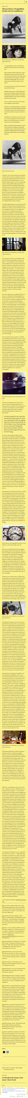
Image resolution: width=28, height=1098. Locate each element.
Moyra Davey (7, 1068)
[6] (7, 496)
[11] (25, 702)
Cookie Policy (4, 1092)
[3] (21, 347)
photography (19, 1068)
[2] (10, 333)
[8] (4, 522)
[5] (15, 479)
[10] (24, 646)
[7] (8, 517)
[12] (20, 753)
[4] (12, 432)
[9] (20, 595)
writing (12, 1069)
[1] (2, 320)
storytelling (6, 1069)
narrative (13, 1068)
